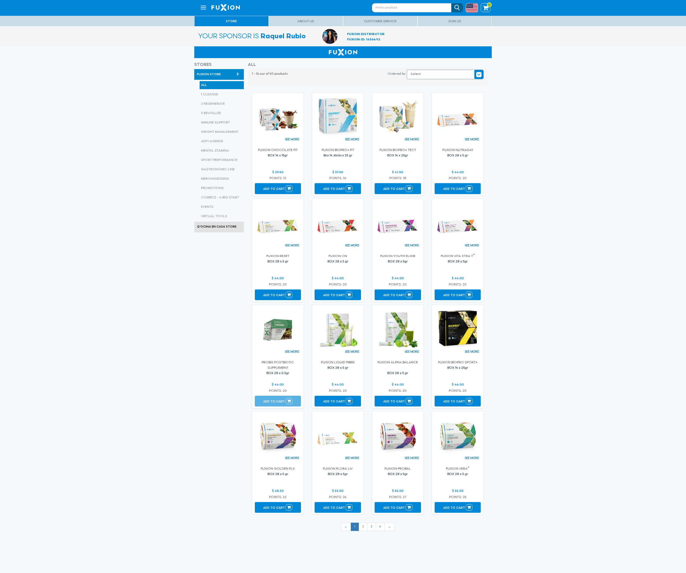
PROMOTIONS (212, 188)
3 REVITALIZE (211, 113)
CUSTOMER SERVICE (380, 21)
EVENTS (207, 207)
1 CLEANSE (209, 94)
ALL (204, 85)
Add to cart (274, 189)
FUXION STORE (209, 74)
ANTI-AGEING (212, 141)
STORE (231, 21)
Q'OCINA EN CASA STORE (216, 226)
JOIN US (454, 21)
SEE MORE (292, 139)
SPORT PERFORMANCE (219, 160)
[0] (485, 8)
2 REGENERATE (213, 103)
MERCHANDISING (215, 178)
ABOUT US (305, 21)
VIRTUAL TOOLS (214, 216)
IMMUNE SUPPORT (215, 122)
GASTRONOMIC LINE (218, 169)
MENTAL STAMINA (215, 150)
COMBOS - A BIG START (220, 197)
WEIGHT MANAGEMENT (219, 132)
